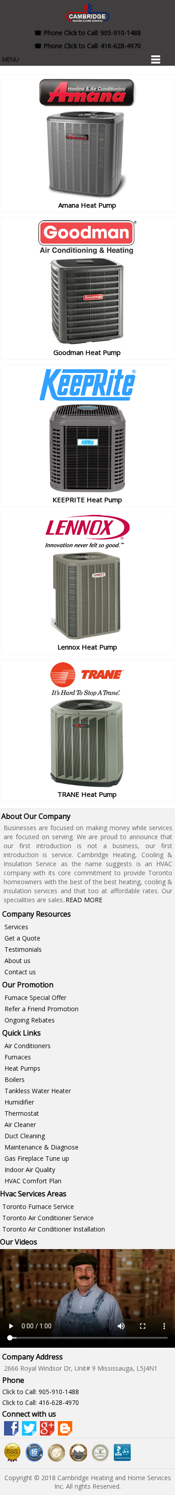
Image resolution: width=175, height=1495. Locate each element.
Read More (84, 899)
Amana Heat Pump (87, 204)
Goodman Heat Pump (87, 352)
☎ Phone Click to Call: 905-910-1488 (87, 32)
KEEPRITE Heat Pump (87, 499)
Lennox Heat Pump (87, 646)
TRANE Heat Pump (87, 794)
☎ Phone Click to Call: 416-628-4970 (87, 45)
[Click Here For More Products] (87, 196)
